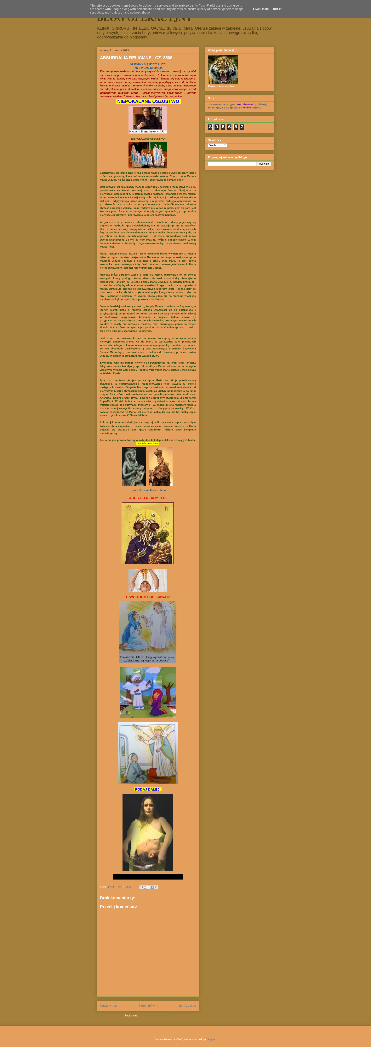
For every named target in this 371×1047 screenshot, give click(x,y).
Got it (277, 9)
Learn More (261, 9)
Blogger (211, 1039)
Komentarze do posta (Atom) (155, 1015)
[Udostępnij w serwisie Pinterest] (156, 887)
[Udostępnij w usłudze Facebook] (152, 887)
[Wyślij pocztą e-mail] (141, 887)
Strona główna (148, 1005)
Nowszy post (108, 1005)
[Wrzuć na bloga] (145, 887)
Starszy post (187, 1005)
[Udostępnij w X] (149, 887)
